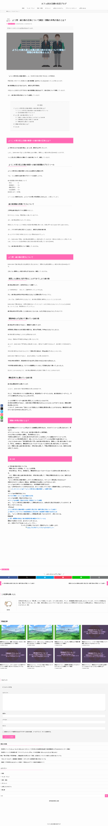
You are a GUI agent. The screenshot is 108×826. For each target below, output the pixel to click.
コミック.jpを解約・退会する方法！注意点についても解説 (25, 500)
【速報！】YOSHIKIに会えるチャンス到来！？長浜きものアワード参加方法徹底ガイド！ (23, 762)
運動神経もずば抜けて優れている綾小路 (28, 119)
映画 (3, 773)
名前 (4, 713)
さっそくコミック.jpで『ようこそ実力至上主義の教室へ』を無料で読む (32, 489)
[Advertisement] (54, 552)
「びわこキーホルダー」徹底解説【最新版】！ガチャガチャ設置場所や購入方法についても (23, 759)
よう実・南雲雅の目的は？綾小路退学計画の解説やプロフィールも (27, 518)
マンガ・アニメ (11, 23)
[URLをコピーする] (99, 577)
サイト (4, 725)
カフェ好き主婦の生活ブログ (54, 3)
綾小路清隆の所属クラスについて (26, 112)
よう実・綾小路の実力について (24, 115)
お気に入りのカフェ (7, 786)
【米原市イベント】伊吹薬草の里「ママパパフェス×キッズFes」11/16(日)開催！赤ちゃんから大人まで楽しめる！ (29, 752)
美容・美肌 (4, 780)
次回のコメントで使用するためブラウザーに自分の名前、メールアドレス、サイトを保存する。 (28, 731)
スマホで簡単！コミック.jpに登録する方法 (21, 496)
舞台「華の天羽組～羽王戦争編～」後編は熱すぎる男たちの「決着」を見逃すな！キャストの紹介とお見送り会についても (31, 755)
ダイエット (4, 783)
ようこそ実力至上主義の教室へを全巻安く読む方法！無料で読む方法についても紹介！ (32, 509)
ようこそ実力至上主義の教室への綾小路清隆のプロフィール (33, 110)
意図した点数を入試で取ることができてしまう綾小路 (31, 117)
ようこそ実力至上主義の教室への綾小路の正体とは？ (30, 108)
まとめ (17, 127)
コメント (5, 692)
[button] (9, 577)
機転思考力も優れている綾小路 (26, 121)
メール (5, 719)
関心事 (3, 790)
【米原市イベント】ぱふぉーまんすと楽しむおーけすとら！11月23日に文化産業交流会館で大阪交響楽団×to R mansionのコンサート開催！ (36, 749)
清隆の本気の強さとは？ (22, 124)
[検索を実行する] (106, 795)
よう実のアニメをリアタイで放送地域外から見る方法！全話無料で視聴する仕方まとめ (32, 512)
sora (8, 609)
